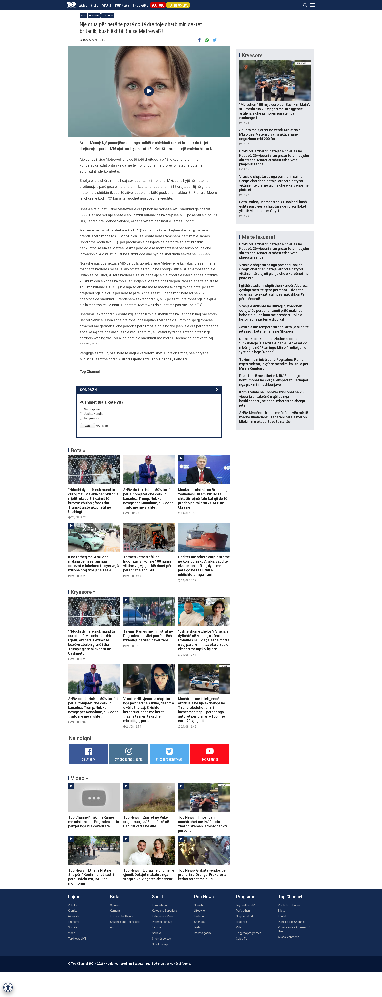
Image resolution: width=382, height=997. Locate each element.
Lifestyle (199, 910)
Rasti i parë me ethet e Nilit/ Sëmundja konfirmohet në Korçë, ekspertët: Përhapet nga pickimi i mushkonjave (273, 380)
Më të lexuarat (258, 237)
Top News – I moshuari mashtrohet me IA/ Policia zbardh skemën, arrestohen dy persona (202, 824)
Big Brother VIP (245, 905)
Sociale (72, 927)
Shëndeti (199, 921)
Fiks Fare (241, 921)
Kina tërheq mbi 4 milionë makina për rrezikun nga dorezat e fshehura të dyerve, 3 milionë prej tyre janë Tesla (93, 566)
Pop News (122, 5)
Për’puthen (243, 910)
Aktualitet (74, 916)
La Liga (156, 927)
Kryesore (94, 15)
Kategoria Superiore (164, 910)
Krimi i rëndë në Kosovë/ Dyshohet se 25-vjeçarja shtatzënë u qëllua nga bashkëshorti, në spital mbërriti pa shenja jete (272, 398)
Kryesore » (83, 592)
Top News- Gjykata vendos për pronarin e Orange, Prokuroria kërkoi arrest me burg (202, 874)
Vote (88, 425)
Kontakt (283, 916)
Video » (79, 778)
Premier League (162, 921)
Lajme (83, 5)
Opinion (115, 905)
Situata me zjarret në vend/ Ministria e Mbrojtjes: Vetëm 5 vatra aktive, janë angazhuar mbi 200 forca (270, 136)
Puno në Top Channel (291, 921)
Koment (115, 910)
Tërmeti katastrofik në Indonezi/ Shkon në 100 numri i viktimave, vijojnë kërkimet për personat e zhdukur (147, 566)
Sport (106, 5)
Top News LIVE (178, 5)
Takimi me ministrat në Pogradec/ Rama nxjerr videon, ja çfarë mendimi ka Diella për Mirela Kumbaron (273, 363)
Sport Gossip (160, 944)
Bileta (281, 910)
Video (94, 5)
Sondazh (88, 390)
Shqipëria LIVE (245, 916)
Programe (140, 5)
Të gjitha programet (248, 933)
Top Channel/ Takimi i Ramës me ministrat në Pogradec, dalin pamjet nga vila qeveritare (93, 821)
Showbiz (199, 905)
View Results (102, 426)
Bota (83, 15)
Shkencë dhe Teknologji (125, 921)
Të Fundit (107, 15)
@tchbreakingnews (169, 759)
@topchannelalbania (129, 759)
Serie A (156, 933)
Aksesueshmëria (288, 937)
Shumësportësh (162, 938)
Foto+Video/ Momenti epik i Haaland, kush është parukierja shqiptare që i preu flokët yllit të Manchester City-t (273, 208)
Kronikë (72, 910)
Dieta (197, 927)
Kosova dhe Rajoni (121, 916)
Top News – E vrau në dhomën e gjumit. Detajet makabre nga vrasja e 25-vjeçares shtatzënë (148, 874)
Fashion (199, 916)
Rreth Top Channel (289, 905)
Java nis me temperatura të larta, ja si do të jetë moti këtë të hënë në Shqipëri (274, 329)
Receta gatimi (202, 933)
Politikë (72, 905)
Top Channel (88, 759)
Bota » (78, 450)
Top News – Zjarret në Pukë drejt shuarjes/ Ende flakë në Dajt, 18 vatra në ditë (146, 821)
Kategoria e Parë (162, 916)
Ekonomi (73, 921)
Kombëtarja (159, 905)
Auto (113, 927)
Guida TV (241, 938)
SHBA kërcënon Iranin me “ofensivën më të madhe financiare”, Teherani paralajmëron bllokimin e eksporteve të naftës (273, 417)
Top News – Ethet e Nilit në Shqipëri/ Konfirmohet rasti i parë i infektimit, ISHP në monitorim (91, 876)
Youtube (158, 5)
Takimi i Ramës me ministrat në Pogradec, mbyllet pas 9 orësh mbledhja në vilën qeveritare (148, 638)
